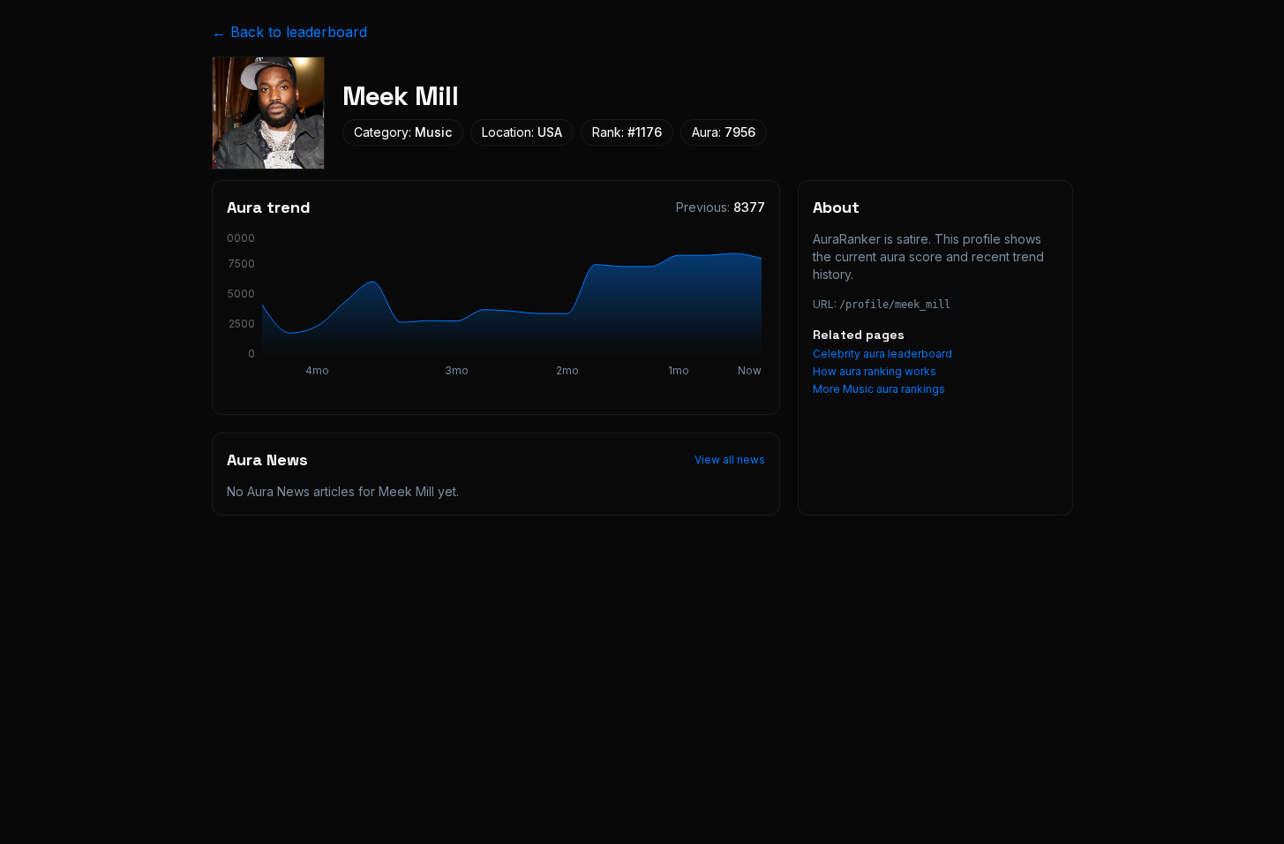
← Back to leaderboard (289, 32)
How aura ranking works (874, 371)
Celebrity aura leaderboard (882, 353)
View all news (730, 459)
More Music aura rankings (879, 389)
